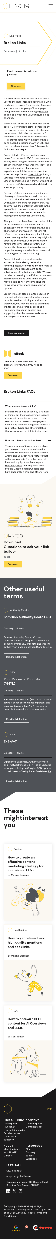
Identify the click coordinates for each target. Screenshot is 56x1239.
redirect (43, 111)
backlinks (34, 174)
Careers (8, 1155)
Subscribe (31, 1158)
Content (32, 1120)
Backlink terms (12, 1133)
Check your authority (10, 1138)
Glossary (30, 1152)
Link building (14, 1120)
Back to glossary (16, 333)
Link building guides (14, 1130)
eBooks (30, 1155)
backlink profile (13, 465)
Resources (34, 1145)
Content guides (34, 1126)
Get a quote (10, 1123)
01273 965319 (14, 1170)
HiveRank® (9, 1126)
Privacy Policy (25, 1212)
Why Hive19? (10, 1152)
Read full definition (16, 656)
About (8, 1145)
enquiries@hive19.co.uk (19, 1176)
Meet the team (12, 1149)
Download (13, 375)
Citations (16, 86)
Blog (28, 1149)
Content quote (34, 1123)
